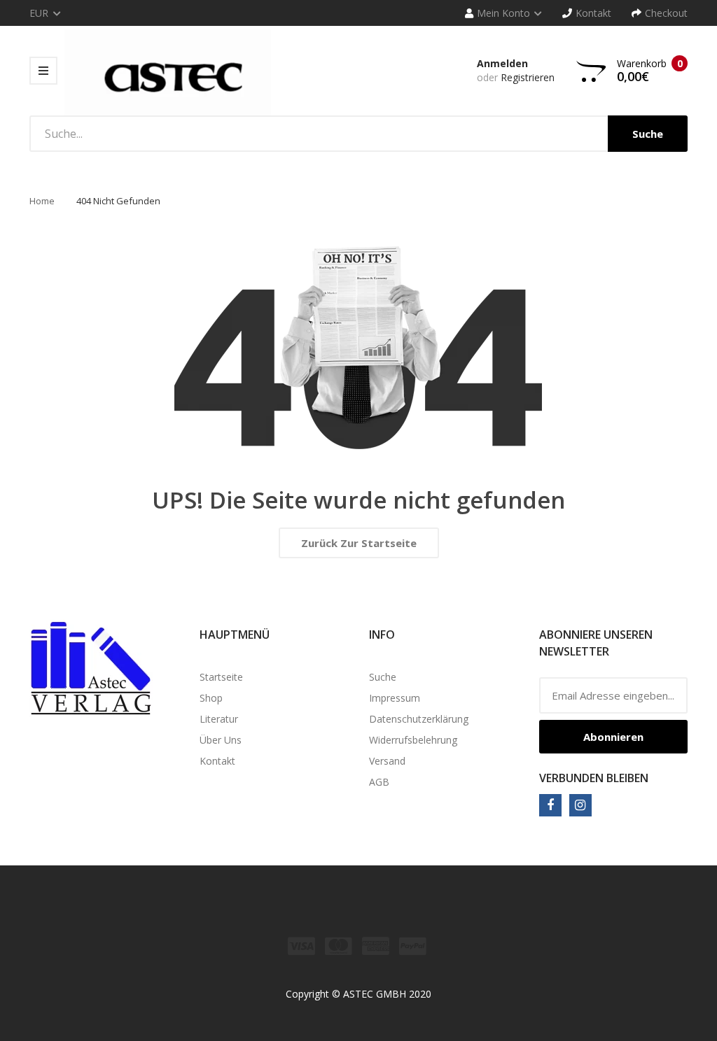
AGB (379, 781)
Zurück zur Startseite (359, 543)
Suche (382, 677)
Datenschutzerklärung (418, 718)
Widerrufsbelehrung (413, 739)
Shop (211, 697)
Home (42, 200)
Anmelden (502, 63)
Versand (387, 760)
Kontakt (217, 760)
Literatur (219, 718)
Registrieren (528, 77)
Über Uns (221, 739)
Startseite (221, 677)
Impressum (394, 697)
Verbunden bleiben (593, 778)
